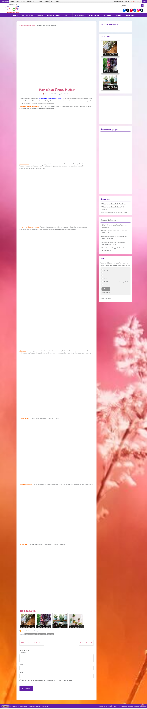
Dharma (46, 1)
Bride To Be (93, 15)
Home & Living (53, 15)
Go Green (107, 15)
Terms (119, 706)
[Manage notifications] (142, 704)
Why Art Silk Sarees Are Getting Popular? (115, 212)
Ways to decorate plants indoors (32, 643)
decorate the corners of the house (50, 98)
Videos (118, 15)
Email (22, 672)
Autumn (106, 276)
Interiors (41, 631)
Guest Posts (130, 15)
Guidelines (124, 706)
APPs (144, 1)
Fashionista (79, 15)
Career (106, 706)
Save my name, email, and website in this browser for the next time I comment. (47, 680)
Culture (67, 15)
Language (120, 1)
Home (21, 25)
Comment (23, 652)
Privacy (114, 706)
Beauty (40, 15)
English (12, 1)
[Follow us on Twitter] (127, 10)
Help (109, 706)
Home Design (41, 634)
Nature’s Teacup (85, 643)
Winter (106, 279)
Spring (106, 270)
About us (100, 706)
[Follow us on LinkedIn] (134, 10)
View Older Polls (105, 298)
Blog (52, 1)
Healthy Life (30, 1)
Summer (106, 273)
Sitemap (130, 706)
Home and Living (29, 25)
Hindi (18, 1)
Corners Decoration (31, 634)
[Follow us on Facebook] (124, 10)
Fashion (15, 15)
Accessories (27, 15)
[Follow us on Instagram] (138, 10)
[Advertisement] (73, 7)
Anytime (106, 285)
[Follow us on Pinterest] (131, 10)
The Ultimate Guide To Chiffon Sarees (114, 204)
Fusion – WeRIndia (108, 220)
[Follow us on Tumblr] (141, 10)
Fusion (23, 1)
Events (57, 1)
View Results (106, 292)
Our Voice (39, 1)
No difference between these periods (116, 282)
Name (22, 664)
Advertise (136, 706)
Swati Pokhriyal (65, 94)
